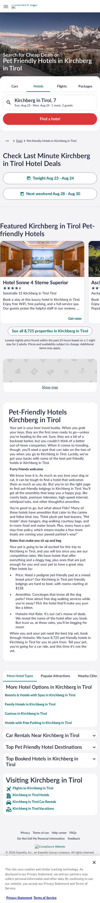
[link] (50, 789)
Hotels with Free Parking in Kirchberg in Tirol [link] (38, 723)
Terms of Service (45, 898)
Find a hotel (50, 119)
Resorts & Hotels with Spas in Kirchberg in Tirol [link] (40, 695)
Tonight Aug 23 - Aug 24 (53, 178)
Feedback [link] (74, 838)
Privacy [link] (25, 832)
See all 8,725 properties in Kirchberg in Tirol (50, 331)
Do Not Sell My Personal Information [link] (41, 838)
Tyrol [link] (19, 140)
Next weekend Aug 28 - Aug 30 (53, 194)
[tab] (14, 86)
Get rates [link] (75, 318)
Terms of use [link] (41, 832)
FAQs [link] (72, 832)
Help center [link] (59, 832)
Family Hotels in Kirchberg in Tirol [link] (30, 704)
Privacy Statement (19, 898)
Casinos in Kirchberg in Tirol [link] (26, 713)
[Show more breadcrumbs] (7, 141)
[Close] (94, 862)
